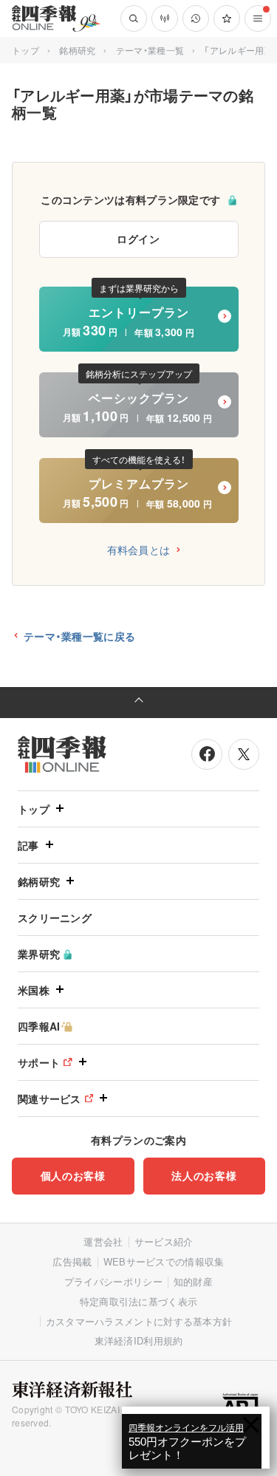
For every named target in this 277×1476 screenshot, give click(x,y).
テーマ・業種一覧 (150, 50)
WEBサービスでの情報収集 (164, 1261)
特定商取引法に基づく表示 (139, 1301)
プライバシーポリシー (113, 1281)
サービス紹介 (164, 1241)
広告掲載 (72, 1261)
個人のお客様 (73, 1175)
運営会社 (103, 1241)
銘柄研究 (77, 50)
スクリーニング (55, 917)
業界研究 (39, 953)
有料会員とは (139, 550)
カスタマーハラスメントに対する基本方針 (139, 1321)
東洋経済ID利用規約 (139, 1340)
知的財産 (193, 1281)
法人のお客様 (203, 1175)
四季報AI (39, 1026)
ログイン (138, 238)
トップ (25, 50)
